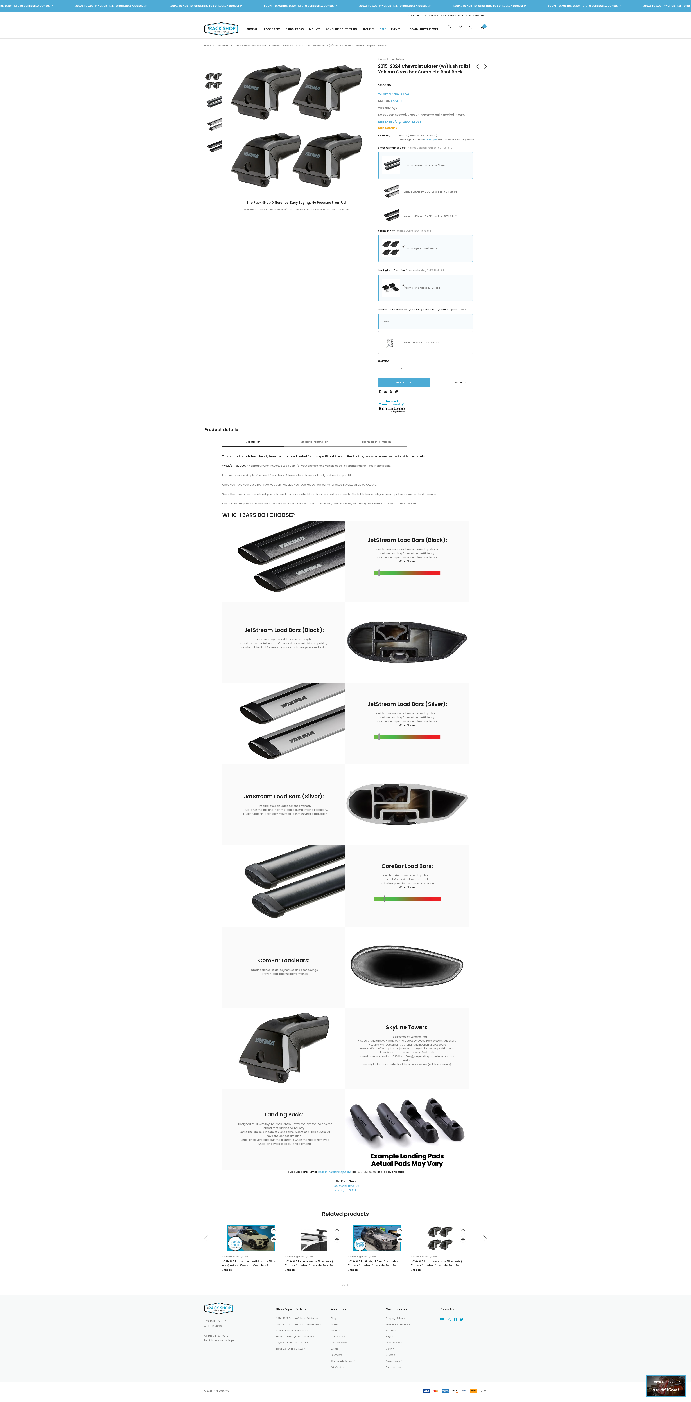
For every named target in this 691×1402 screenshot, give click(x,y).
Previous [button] (206, 1238)
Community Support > (343, 1361)
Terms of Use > (393, 1367)
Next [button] (485, 1238)
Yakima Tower (404, 230)
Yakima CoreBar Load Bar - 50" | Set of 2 (426, 165)
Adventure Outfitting (341, 29)
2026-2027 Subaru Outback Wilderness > (298, 1318)
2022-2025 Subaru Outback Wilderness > (298, 1324)
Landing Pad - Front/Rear (411, 270)
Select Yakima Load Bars (415, 147)
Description (253, 442)
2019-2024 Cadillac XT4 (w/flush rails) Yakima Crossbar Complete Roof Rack (436, 1263)
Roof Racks (272, 29)
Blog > (334, 1318)
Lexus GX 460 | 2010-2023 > (290, 1348)
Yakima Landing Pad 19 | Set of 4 (422, 287)
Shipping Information (314, 442)
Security (368, 29)
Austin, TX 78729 (345, 1190)
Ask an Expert (430, 139)
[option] (415, 15)
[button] (343, 1285)
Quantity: (383, 360)
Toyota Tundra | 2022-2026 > (292, 1342)
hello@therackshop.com (334, 1172)
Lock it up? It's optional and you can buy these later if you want (422, 309)
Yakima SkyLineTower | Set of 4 (421, 248)
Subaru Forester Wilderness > (292, 1330)
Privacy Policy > (394, 1361)
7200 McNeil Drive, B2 (345, 1186)
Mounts (314, 29)
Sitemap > (391, 1354)
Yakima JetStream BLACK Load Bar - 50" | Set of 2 (430, 216)
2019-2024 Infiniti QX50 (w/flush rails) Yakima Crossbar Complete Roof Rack (373, 1263)
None (386, 321)
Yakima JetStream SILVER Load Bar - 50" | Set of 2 (430, 191)
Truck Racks (295, 29)
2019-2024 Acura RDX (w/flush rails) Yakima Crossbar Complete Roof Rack (310, 1263)
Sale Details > (388, 128)
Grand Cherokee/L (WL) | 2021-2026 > (296, 1336)
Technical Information (376, 442)
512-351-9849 (220, 1335)
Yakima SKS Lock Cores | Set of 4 (421, 342)
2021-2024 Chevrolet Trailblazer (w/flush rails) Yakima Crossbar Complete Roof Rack (249, 1263)
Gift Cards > (337, 1367)
